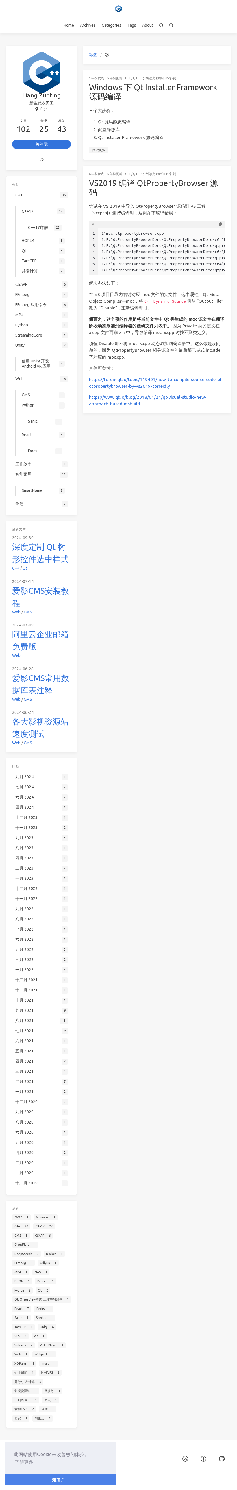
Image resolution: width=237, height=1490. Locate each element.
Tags (131, 25)
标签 (93, 54)
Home (69, 25)
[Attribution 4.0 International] (203, 1459)
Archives (88, 25)
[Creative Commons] (185, 1459)
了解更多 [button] (24, 1462)
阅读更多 (98, 150)
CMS (28, 612)
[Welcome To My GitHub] (161, 25)
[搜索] (171, 25)
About (147, 25)
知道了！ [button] (60, 1479)
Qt (135, 78)
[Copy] (220, 224)
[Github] (41, 159)
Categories (111, 25)
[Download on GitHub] (221, 1459)
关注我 (42, 144)
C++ (128, 78)
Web (16, 612)
